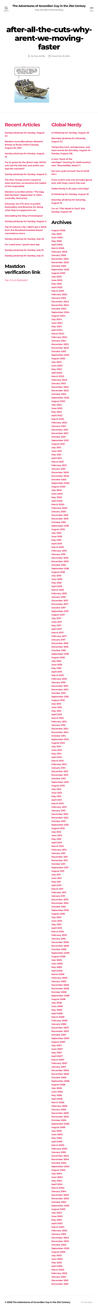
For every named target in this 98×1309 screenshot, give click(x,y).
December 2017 (59, 600)
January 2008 (58, 1024)
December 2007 (60, 1027)
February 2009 (59, 978)
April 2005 (56, 1141)
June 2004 (57, 1177)
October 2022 (58, 394)
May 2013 (56, 796)
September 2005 (60, 1123)
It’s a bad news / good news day (22, 244)
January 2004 (58, 1191)
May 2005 (56, 1138)
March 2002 (57, 1269)
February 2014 (59, 764)
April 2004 (57, 1184)
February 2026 (59, 251)
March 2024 (57, 333)
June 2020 (57, 493)
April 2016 (56, 671)
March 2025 (57, 291)
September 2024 (60, 312)
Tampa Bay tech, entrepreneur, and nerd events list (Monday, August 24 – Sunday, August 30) (71, 150)
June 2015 (56, 707)
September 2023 (60, 355)
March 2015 (57, 718)
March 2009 (57, 974)
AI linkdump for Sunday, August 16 (70, 194)
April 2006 (56, 1099)
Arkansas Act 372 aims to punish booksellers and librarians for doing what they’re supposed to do (24, 207)
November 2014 (59, 732)
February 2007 (59, 1063)
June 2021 (56, 451)
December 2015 (59, 686)
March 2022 (57, 419)
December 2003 (60, 1195)
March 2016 (57, 675)
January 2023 (58, 383)
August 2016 (58, 657)
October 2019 (58, 522)
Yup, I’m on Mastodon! (16, 280)
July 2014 (56, 746)
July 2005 (56, 1131)
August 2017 (58, 615)
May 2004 (56, 1180)
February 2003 (59, 1230)
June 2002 (57, 1259)
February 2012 (59, 849)
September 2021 (60, 440)
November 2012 (59, 817)
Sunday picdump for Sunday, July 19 (24, 250)
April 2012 (56, 842)
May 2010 (56, 924)
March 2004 (57, 1188)
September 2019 (60, 526)
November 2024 (60, 305)
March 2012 (57, 846)
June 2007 (57, 1049)
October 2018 (58, 565)
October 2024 (58, 308)
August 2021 (58, 444)
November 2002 (60, 1241)
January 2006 (58, 1109)
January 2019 (58, 554)
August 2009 (58, 956)
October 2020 (58, 479)
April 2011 (56, 885)
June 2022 (57, 408)
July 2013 (56, 789)
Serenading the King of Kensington (24, 216)
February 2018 (59, 593)
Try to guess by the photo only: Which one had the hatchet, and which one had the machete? (25, 165)
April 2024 (56, 330)
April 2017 (56, 629)
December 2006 (60, 1070)
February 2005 (59, 1148)
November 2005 (60, 1116)
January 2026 (58, 255)
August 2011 (57, 871)
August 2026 (58, 230)
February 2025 (59, 294)
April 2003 (56, 1223)
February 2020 (59, 508)
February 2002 (59, 1273)
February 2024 (59, 337)
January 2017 (58, 639)
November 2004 (60, 1159)
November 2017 (59, 604)
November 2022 (60, 390)
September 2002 (60, 1248)
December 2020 (60, 472)
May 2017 (56, 625)
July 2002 (56, 1255)
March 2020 (57, 504)
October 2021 (58, 437)
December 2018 (59, 558)
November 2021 (59, 433)
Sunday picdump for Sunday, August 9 (25, 174)
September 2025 (60, 269)
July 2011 (56, 874)
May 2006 (56, 1095)
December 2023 (60, 344)
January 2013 (58, 810)
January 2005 (58, 1152)
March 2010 (57, 931)
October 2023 (58, 351)
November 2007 (60, 1031)
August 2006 (58, 1084)
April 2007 (56, 1056)
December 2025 (60, 259)
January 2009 (58, 981)
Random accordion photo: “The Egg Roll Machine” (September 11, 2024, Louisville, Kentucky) (24, 195)
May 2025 (56, 283)
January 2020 (58, 511)
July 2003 (56, 1212)
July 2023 (56, 362)
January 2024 (58, 340)
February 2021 (59, 465)
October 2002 (58, 1245)
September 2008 (60, 995)
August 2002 (58, 1252)
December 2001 (59, 1280)
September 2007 (60, 1038)
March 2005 (57, 1145)
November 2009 (60, 946)
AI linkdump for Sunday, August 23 (70, 132)
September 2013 (60, 782)
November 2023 (60, 348)
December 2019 (59, 515)
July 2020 (56, 490)
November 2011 (59, 860)
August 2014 (58, 743)
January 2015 (58, 725)
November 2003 (60, 1198)
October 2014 (58, 736)
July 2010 (56, 917)
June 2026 (57, 237)
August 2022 (58, 401)
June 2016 (56, 664)
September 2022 (60, 397)
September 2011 (59, 867)
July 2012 (56, 832)
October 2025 (58, 266)
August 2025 (58, 273)
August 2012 (58, 828)
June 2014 (56, 750)
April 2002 (56, 1266)
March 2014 (57, 760)
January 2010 (58, 938)
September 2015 (60, 696)
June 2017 (56, 622)
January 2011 (58, 896)
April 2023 (56, 372)
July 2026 (56, 234)
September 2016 (60, 654)
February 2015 (59, 721)
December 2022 (60, 387)
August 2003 (58, 1209)
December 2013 (59, 771)
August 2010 (58, 913)
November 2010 (59, 903)
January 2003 (58, 1234)
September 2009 (60, 953)
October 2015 (58, 693)
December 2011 (59, 857)
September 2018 (60, 568)
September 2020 (60, 483)
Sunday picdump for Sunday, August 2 (25, 221)
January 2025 (58, 298)
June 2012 (56, 835)
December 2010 (59, 899)
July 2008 (56, 1002)
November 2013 (59, 775)
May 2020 (56, 497)
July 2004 (56, 1173)
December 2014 (59, 728)
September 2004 (60, 1166)
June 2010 (56, 921)
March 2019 (57, 547)
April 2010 (56, 928)
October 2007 (58, 1035)
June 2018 (56, 579)
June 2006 (57, 1091)
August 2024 (58, 316)
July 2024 (56, 319)
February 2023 (59, 380)
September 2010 (60, 910)
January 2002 (58, 1277)
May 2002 (56, 1262)
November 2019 (59, 518)
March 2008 (57, 1017)
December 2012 (59, 814)
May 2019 (56, 540)
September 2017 (60, 611)
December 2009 (60, 942)
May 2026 (56, 241)
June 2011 (56, 878)
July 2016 (56, 661)
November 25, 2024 (61, 56)
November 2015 (59, 689)
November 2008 (60, 988)
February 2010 (59, 935)
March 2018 (57, 590)
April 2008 (57, 1013)
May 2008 (56, 1010)
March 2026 (57, 248)
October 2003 (58, 1202)
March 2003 (57, 1227)
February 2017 (59, 636)
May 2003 (56, 1220)
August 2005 (58, 1127)
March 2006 (57, 1102)
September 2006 (60, 1081)
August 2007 (58, 1042)
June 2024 (57, 323)
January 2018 (58, 597)
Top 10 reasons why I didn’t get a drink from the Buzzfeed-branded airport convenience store (25, 230)
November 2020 (60, 476)
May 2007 (56, 1052)
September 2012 (60, 825)
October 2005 (58, 1120)
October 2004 (58, 1163)
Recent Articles (22, 125)
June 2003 (57, 1216)
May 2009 (56, 967)
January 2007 (58, 1067)
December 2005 (60, 1113)
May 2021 (56, 454)
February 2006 (59, 1106)
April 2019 (56, 543)
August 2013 (58, 785)
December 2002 (60, 1237)
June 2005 (57, 1134)
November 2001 (59, 1284)
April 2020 (56, 501)
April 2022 (56, 415)
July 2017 (56, 618)
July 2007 (56, 1045)
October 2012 (58, 821)
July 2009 (56, 960)
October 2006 (58, 1077)
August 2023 (58, 358)
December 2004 (60, 1156)
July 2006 (56, 1088)
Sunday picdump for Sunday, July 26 (24, 239)
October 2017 (58, 607)
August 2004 (58, 1170)
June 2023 (57, 365)
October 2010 (58, 906)
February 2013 (59, 807)
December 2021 (59, 429)
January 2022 (58, 426)
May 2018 (56, 582)
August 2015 (58, 700)
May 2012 (56, 839)
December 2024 (60, 301)
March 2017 (57, 632)
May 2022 (56, 412)
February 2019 (59, 550)
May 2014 (56, 753)
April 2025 (56, 287)
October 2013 (58, 778)
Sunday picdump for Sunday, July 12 (24, 255)
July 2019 (56, 533)
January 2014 (58, 768)
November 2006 (60, 1074)
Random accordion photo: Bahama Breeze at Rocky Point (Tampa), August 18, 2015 (24, 144)
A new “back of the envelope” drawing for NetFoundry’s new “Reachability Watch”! (71, 162)
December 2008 (60, 985)
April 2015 (56, 714)
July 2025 (56, 276)
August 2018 (58, 572)
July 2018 (56, 575)
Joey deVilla (39, 56)
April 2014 (56, 757)
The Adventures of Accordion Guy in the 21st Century (48, 6)
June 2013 (56, 792)
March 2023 (57, 376)
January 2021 (58, 469)
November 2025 (60, 262)
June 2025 (57, 280)
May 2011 (56, 881)
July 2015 (56, 703)
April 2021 (56, 458)
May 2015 (56, 711)
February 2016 (59, 679)
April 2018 (56, 586)
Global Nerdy (66, 125)
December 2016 (59, 643)
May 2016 (56, 668)
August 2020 (58, 486)
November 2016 (59, 647)
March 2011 (57, 889)
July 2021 (56, 447)
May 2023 (56, 369)
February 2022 (59, 422)
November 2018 (59, 561)
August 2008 (58, 999)
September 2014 (60, 739)
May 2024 (56, 326)
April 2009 (56, 970)
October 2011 (58, 864)
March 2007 (57, 1059)
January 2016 (58, 682)
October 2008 (58, 992)
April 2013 (56, 800)
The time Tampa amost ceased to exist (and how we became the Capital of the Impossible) (25, 183)
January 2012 (58, 853)
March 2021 (57, 461)
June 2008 (57, 1006)
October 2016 (58, 650)
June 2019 (56, 536)
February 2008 (59, 1020)
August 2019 (58, 529)
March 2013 (57, 803)
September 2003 (60, 1205)
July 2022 (56, 405)
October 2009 (58, 949)
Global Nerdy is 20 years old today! (70, 188)
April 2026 (56, 244)
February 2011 (58, 892)
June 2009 (57, 963)
